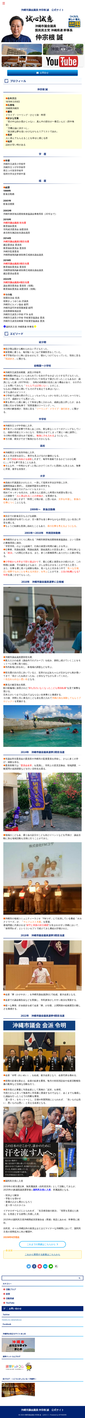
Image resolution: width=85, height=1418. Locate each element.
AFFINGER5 (63, 1415)
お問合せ (44, 72)
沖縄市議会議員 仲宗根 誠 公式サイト (42, 9)
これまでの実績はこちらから (41, 1244)
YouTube (10, 1303)
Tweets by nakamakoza (11, 1320)
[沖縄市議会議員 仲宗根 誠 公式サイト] (45, 1266)
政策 (8, 1294)
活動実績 (10, 1298)
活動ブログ (11, 1289)
